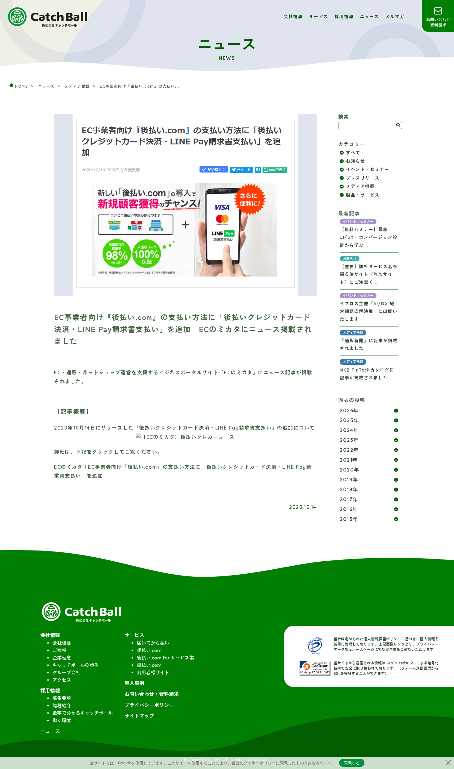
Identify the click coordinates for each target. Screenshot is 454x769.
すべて (353, 153)
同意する (352, 762)
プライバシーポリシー (149, 705)
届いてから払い (153, 643)
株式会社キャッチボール (48, 16)
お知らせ (355, 161)
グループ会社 (66, 672)
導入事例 (134, 683)
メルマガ (395, 16)
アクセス (62, 680)
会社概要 (62, 643)
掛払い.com (149, 665)
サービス (318, 16)
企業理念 (62, 658)
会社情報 (293, 16)
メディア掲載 (77, 86)
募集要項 (62, 698)
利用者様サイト (153, 672)
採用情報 (344, 16)
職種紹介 (62, 706)
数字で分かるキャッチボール (83, 713)
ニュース (369, 16)
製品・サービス (363, 195)
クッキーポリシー (260, 762)
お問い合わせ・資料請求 (438, 16)
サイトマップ (139, 716)
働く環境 (62, 720)
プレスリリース (363, 178)
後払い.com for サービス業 (165, 658)
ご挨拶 (59, 650)
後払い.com (149, 650)
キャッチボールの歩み (76, 665)
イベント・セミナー (367, 169)
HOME (21, 86)
